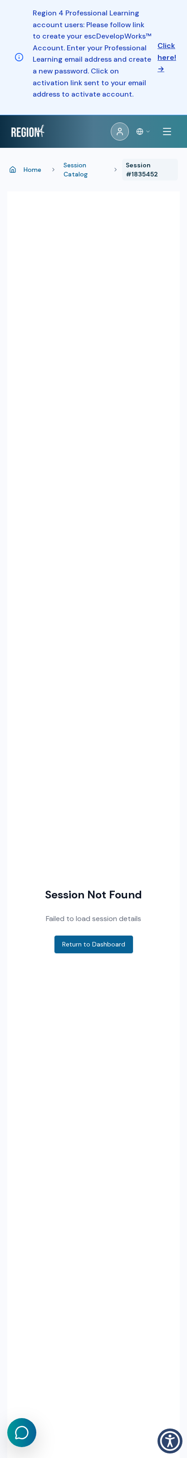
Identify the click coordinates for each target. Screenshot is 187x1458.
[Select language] (143, 131)
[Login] (120, 131)
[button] (169, 1441)
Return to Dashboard (93, 944)
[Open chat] (21, 1432)
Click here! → (166, 57)
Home (32, 170)
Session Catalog (76, 169)
